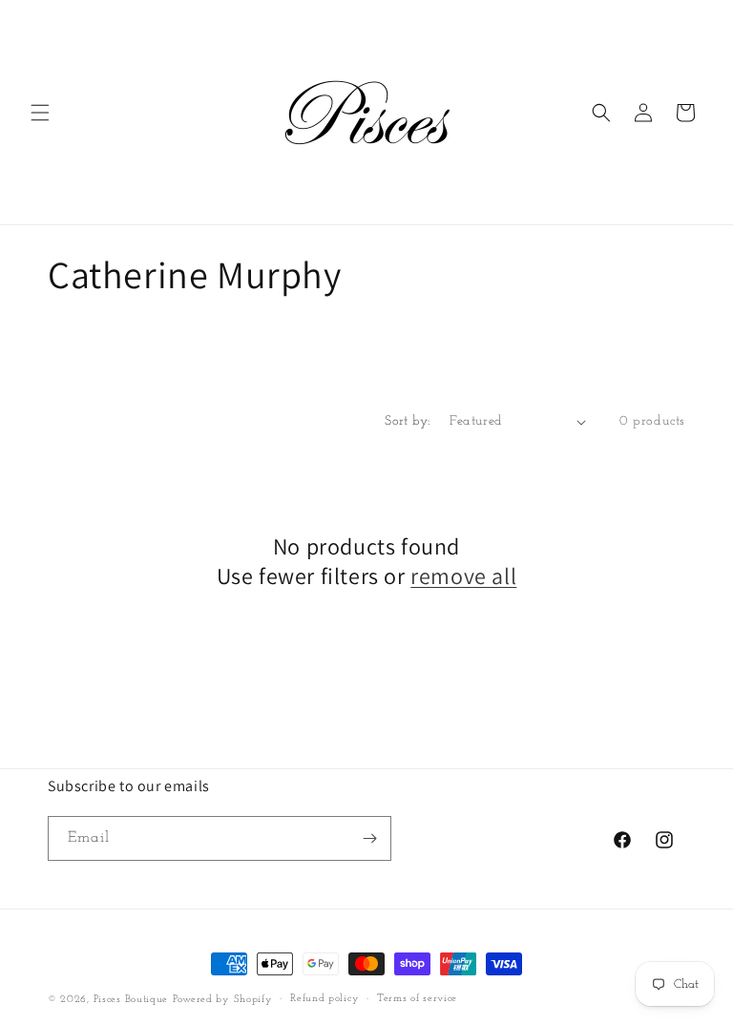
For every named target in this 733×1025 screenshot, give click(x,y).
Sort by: (407, 421)
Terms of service (417, 999)
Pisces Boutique (131, 999)
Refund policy (324, 999)
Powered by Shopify (223, 999)
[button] (40, 113)
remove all (463, 576)
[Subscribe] (369, 838)
